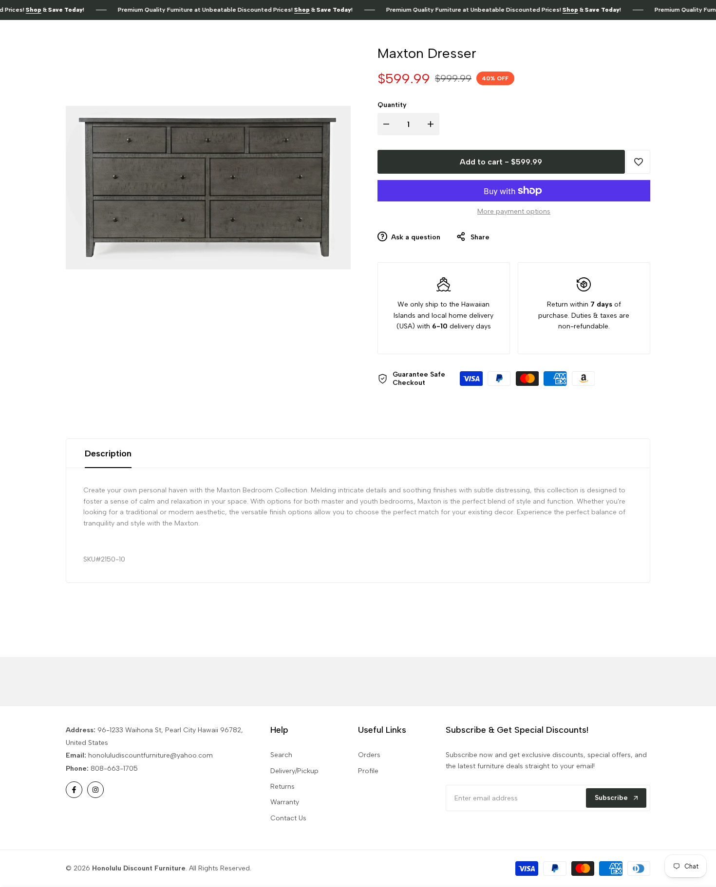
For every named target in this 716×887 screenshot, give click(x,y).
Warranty (284, 802)
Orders (369, 755)
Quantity (392, 105)
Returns (282, 786)
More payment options (513, 211)
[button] (638, 162)
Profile (368, 771)
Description (108, 453)
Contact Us (288, 818)
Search (281, 755)
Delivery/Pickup (294, 771)
